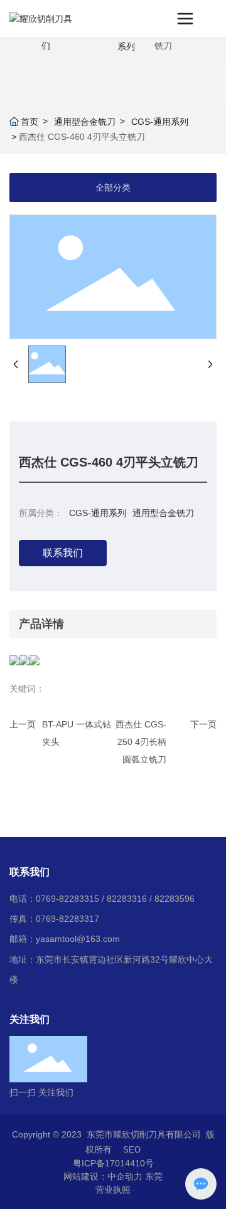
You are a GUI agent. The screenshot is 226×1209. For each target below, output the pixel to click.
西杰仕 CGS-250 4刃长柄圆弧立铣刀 (141, 741)
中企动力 (125, 1176)
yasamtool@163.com (78, 939)
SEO (132, 1149)
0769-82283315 (67, 899)
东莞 (154, 1176)
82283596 (174, 899)
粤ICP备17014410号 (113, 1163)
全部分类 (113, 187)
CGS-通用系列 (159, 122)
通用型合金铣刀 (85, 122)
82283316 (127, 899)
